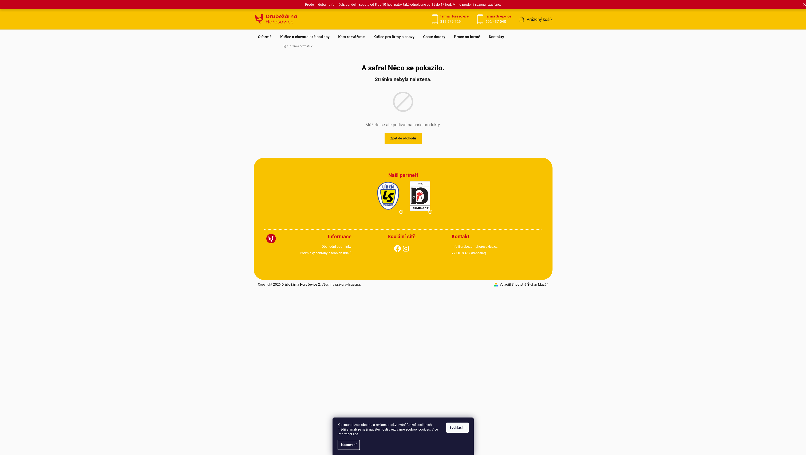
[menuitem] (265, 37)
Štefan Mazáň (537, 284)
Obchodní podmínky (336, 247)
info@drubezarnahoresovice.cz (475, 247)
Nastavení (348, 445)
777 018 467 (469, 253)
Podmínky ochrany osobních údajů (325, 253)
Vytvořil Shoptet (511, 284)
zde (355, 434)
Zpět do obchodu (403, 138)
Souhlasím (457, 428)
